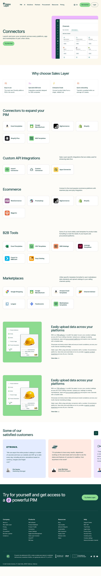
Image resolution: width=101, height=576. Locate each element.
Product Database (33, 524)
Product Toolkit (32, 527)
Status (59, 538)
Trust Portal (87, 527)
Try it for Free (8, 43)
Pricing (62, 4)
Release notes (62, 535)
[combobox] (77, 4)
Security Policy (88, 533)
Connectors (31, 529)
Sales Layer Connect (33, 535)
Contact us (5, 535)
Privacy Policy (87, 531)
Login (94, 5)
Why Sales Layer (7, 524)
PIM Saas (30, 540)
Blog (59, 522)
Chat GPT (30, 538)
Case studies (61, 524)
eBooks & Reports (63, 527)
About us (5, 522)
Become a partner (7, 533)
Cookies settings (88, 538)
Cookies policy (88, 535)
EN (77, 5)
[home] (7, 5)
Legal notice (87, 529)
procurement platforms (73, 339)
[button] (21, 4)
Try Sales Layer (90, 497)
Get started (84, 5)
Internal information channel (91, 540)
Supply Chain (61, 533)
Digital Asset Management (35, 533)
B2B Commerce (62, 531)
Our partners (6, 531)
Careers (5, 529)
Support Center (88, 522)
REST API (86, 524)
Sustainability (61, 529)
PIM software (61, 335)
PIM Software (31, 522)
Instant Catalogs (32, 531)
